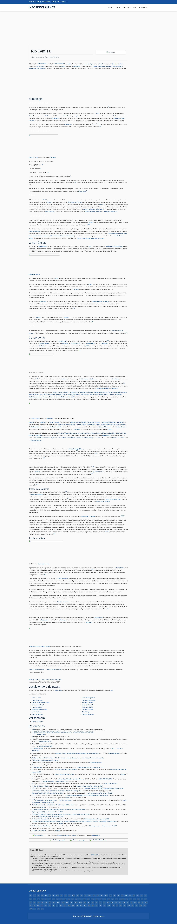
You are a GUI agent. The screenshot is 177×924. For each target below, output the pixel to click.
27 (92, 569)
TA (145, 899)
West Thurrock (76, 438)
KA (65, 899)
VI (85, 895)
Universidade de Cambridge (100, 301)
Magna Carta (82, 191)
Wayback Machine (113, 753)
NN (101, 899)
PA (93, 905)
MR (69, 905)
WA (31, 909)
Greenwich (105, 433)
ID (57, 899)
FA (38, 899)
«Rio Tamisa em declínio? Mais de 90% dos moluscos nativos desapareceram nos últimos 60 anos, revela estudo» (68, 758)
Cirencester (64, 343)
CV (96, 902)
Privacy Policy (143, 7)
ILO (135, 902)
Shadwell (73, 433)
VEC (140, 905)
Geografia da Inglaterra (63, 835)
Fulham (98, 424)
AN (71, 902)
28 (45, 574)
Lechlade (71, 392)
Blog (134, 7)
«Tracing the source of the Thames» (66, 769)
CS (130, 895)
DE (38, 895)
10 (92, 321)
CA (126, 895)
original (122, 774)
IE (142, 902)
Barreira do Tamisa (37, 721)
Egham (106, 394)
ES (46, 895)
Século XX (102, 204)
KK (112, 899)
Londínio (90, 223)
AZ (110, 895)
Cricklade (42, 346)
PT (69, 895)
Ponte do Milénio (37, 707)
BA (85, 902)
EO (30, 899)
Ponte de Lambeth (87, 702)
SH (138, 899)
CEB (73, 895)
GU (120, 902)
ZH (94, 895)
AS (89, 905)
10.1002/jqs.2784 (57, 793)
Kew (67, 424)
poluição (66, 317)
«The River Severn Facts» (41, 786)
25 (107, 531)
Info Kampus (127, 7)
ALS (63, 902)
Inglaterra (102, 64)
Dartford (69, 438)
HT (42, 905)
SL (130, 899)
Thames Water (33, 236)
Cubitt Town (112, 433)
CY (134, 895)
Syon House (61, 424)
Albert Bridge (86, 712)
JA (65, 895)
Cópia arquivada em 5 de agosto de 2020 (96, 819)
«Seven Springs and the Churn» (64, 774)
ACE (58, 902)
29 (107, 608)
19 (77, 451)
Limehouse (79, 433)
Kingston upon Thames (93, 422)
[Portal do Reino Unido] (91, 840)
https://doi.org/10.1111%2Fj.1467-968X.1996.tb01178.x (77, 732)
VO (145, 905)
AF (102, 895)
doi (112, 748)
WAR (89, 895)
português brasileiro (59, 63)
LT (76, 899)
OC (81, 905)
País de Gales (115, 379)
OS (146, 902)
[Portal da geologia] (71, 840)
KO (46, 899)
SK (127, 899)
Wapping (67, 433)
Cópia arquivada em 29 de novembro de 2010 (103, 826)
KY (49, 905)
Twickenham (112, 422)
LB (53, 905)
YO (38, 909)
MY (54, 902)
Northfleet (85, 438)
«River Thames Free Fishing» (42, 826)
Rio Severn (93, 379)
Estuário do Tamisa (34, 231)
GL (42, 899)
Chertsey (111, 394)
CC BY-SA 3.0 (94, 855)
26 (54, 533)
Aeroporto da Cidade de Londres (40, 646)
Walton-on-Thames (55, 397)
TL (132, 905)
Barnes (84, 424)
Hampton (42, 422)
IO (127, 902)
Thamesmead (46, 438)
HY (50, 902)
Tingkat (117, 7)
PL (30, 895)
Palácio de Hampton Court (113, 499)
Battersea (117, 424)
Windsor (42, 68)
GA (112, 902)
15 (88, 345)
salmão (38, 317)
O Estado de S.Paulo (95, 762)
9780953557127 (47, 741)
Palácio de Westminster (105, 427)
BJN (80, 902)
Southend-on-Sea (36, 440)
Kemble (62, 66)
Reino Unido (84, 379)
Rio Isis (49, 202)
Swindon (37, 472)
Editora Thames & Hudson (58, 236)
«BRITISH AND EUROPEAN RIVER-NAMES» (46, 732)
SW (129, 905)
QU (100, 905)
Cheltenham (104, 343)
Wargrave (52, 394)
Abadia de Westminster (37, 670)
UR (46, 902)
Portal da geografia (59, 840)
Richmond (120, 422)
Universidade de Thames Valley (117, 233)
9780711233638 (112, 784)
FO (104, 902)
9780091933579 (107, 779)
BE (122, 895)
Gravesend (97, 438)
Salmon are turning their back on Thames (45, 760)
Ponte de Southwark (38, 705)
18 (124, 383)
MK (84, 899)
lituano (31, 116)
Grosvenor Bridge (87, 707)
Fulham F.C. (50, 418)
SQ (113, 905)
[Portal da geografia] (51, 840)
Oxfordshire (99, 209)
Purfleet (63, 438)
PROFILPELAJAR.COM (48, 2)
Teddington (104, 422)
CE (105, 899)
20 (93, 466)
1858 (89, 246)
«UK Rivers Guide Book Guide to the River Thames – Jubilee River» (53, 805)
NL (61, 895)
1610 (56, 278)
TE (136, 905)
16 (79, 350)
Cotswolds (76, 66)
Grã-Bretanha (55, 118)
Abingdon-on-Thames (86, 392)
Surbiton (82, 422)
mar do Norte (40, 66)
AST (106, 895)
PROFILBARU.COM (34, 2)
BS (88, 902)
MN (73, 905)
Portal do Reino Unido (100, 840)
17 (37, 378)
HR (53, 899)
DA (138, 895)
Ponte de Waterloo (37, 714)
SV (77, 895)
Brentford (72, 424)
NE (77, 905)
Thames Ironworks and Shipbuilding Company (90, 238)
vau (111, 690)
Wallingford (96, 66)
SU (124, 905)
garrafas (113, 331)
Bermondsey (60, 433)
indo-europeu (68, 124)
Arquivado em (94, 753)
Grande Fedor (43, 246)
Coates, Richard (38, 748)
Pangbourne (123, 392)
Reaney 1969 (41, 734)
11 (126, 332)
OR (85, 905)
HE (61, 899)
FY (108, 902)
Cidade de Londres (34, 274)
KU (46, 905)
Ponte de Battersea (88, 714)
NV (100, 902)
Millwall (93, 433)
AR (34, 895)
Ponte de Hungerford (88, 698)
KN (38, 905)
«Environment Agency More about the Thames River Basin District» (86, 795)
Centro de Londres (36, 427)
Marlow (120, 66)
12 (108, 340)
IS (30, 905)
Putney (103, 424)
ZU (42, 909)
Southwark (77, 429)
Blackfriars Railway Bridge (39, 709)
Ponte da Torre (33, 157)
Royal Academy (49, 211)
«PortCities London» (39, 830)
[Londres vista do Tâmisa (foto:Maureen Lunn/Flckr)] (45, 680)
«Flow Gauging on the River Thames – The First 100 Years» (53, 800)
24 (106, 531)
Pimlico (52, 427)
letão (46, 116)
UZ (109, 899)
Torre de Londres (121, 427)
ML (65, 905)
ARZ (57, 895)
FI (142, 899)
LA (69, 899)
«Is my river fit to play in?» (41, 819)
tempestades (106, 435)
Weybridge (32, 397)
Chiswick (78, 424)
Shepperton (118, 394)
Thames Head (62, 341)
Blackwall (120, 433)
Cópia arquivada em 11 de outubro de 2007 (89, 786)
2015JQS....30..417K (43, 793)
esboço (74, 835)
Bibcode (34, 793)
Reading (102, 66)
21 (66, 491)
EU (34, 899)
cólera (90, 284)
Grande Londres (54, 422)
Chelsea (123, 424)
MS (88, 899)
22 (121, 516)
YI (34, 909)
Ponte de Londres (63, 578)
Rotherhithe (87, 433)
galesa (78, 116)
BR (92, 902)
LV (72, 899)
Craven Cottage (35, 418)
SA (104, 905)
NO (97, 899)
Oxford (114, 64)
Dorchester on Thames (75, 202)
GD (116, 902)
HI (49, 899)
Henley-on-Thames (111, 66)
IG (131, 902)
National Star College (102, 388)
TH (34, 902)
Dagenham (54, 438)
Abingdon (89, 622)
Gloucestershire (44, 343)
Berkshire (63, 620)
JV (34, 905)
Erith (59, 438)
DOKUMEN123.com (62, 2)
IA (139, 902)
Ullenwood (115, 388)
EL (145, 895)
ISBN (40, 741)
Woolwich (38, 438)
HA (124, 902)
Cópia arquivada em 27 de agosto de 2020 (90, 767)
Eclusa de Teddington (36, 494)
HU (80, 899)
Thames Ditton (72, 397)
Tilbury (91, 438)
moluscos (43, 301)
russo (97, 113)
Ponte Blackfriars (37, 712)
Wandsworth (109, 424)
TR (42, 902)
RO (116, 899)
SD (121, 905)
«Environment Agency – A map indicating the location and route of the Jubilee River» (59, 809)
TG (38, 902)
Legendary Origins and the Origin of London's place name (72, 753)
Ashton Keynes (57, 392)
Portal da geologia (79, 840)
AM (67, 902)
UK (81, 895)
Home (110, 7)
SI (117, 905)
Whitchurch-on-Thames (36, 394)
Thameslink (70, 236)
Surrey (110, 429)
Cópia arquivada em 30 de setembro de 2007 (47, 812)
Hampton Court (75, 422)
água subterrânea (98, 472)
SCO (109, 905)
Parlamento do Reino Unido (114, 246)
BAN (76, 902)
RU (98, 895)
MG (61, 905)
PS (96, 905)
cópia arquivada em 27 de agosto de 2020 (99, 793)
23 (123, 516)
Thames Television (44, 236)
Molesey (63, 397)
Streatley (116, 392)
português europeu (42, 63)
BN (118, 895)
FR (50, 895)
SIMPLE (122, 899)
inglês (69, 64)
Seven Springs (90, 343)
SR (134, 899)
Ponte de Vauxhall (87, 705)
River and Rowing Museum (93, 211)
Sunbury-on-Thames (42, 397)
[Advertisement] (84, 28)
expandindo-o (95, 835)
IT (53, 895)
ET (141, 895)
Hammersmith (91, 424)
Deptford (98, 433)
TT (30, 902)
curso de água (88, 64)
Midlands (117, 118)
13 (79, 343)
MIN (93, 899)
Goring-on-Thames (107, 392)
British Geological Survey (76, 449)
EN (42, 895)
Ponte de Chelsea (87, 709)
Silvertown (38, 435)
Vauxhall (58, 427)
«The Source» (37, 767)
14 (86, 345)
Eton (38, 68)
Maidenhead (32, 68)
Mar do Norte (120, 568)
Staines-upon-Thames (97, 394)
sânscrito (66, 116)
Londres (120, 64)
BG (114, 895)
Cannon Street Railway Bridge (41, 702)
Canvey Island (98, 617)
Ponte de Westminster (89, 700)
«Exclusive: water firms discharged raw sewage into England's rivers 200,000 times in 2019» (61, 814)
